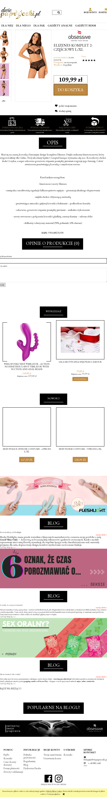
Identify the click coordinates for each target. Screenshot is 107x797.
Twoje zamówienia (52, 754)
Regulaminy (29, 761)
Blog (25, 764)
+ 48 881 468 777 (92, 765)
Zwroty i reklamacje (13, 771)
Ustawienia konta (52, 758)
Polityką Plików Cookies (54, 791)
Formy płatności (11, 768)
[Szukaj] (58, 12)
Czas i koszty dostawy (10, 763)
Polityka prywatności (29, 756)
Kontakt (8, 758)
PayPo (6, 754)
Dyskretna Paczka (32, 768)
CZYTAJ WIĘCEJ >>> (8, 547)
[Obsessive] (80, 35)
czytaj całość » (101, 535)
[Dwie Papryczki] (20, 12)
